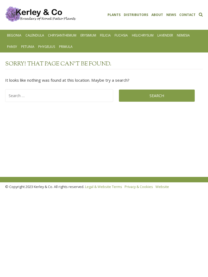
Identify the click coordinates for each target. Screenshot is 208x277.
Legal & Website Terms (103, 186)
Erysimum (88, 35)
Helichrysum (143, 35)
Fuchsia (121, 35)
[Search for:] (62, 95)
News (171, 14)
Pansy (12, 46)
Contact (187, 14)
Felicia (105, 35)
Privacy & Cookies (139, 186)
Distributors (136, 14)
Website (162, 186)
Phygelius (46, 46)
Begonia (14, 35)
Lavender (165, 35)
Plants (114, 14)
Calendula (34, 35)
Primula (66, 46)
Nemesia (183, 35)
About (157, 14)
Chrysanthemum (62, 35)
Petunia (27, 46)
